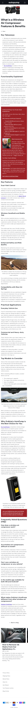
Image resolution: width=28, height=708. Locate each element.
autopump (16, 707)
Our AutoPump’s (5, 427)
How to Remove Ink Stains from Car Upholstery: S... (10, 647)
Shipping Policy (6, 676)
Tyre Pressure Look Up (8, 688)
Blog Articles (6, 691)
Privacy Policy (6, 672)
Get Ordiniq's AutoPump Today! (10, 176)
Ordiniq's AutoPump (6, 604)
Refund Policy (6, 679)
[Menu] (2, 2)
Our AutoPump (8, 65)
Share (4, 31)
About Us (5, 682)
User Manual (6, 685)
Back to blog (15, 622)
